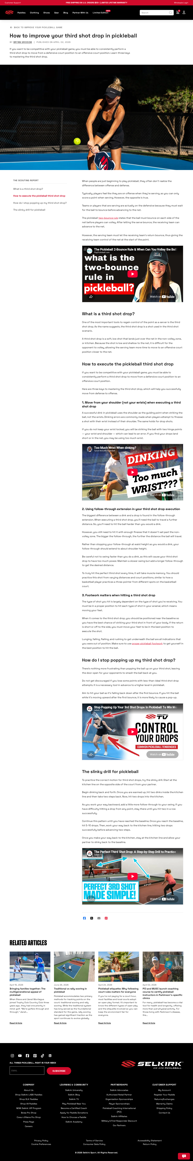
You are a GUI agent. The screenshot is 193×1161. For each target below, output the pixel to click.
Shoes (46, 12)
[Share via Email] (98, 918)
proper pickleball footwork (147, 643)
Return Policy (150, 1144)
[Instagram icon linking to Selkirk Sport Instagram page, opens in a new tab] (12, 1056)
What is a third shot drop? (28, 188)
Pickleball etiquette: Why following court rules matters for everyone (118, 990)
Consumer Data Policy (94, 1144)
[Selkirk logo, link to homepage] (9, 13)
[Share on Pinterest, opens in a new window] (106, 918)
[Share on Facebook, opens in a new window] (84, 918)
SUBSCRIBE (58, 1071)
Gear (56, 12)
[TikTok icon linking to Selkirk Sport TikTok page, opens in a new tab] (42, 1056)
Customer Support (13, 3)
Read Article (16, 1023)
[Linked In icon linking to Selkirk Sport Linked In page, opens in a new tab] (50, 1056)
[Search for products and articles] (170, 12)
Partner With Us (80, 12)
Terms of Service (94, 1140)
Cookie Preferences (41, 1144)
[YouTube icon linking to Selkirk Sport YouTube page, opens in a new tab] (20, 1056)
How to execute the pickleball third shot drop (39, 195)
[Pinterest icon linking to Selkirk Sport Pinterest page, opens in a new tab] (35, 1056)
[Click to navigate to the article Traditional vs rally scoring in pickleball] (74, 967)
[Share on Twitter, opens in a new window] (91, 918)
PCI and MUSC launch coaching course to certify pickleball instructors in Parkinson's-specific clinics (162, 993)
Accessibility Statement (150, 1140)
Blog (65, 12)
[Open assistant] (184, 1156)
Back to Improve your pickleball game (38, 27)
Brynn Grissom (22, 42)
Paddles (21, 12)
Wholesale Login (181, 3)
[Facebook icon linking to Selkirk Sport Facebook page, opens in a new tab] (27, 1056)
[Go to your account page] (184, 13)
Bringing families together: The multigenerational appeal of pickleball (27, 992)
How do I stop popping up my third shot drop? (40, 202)
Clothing (34, 12)
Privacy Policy (41, 1140)
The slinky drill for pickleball (29, 209)
